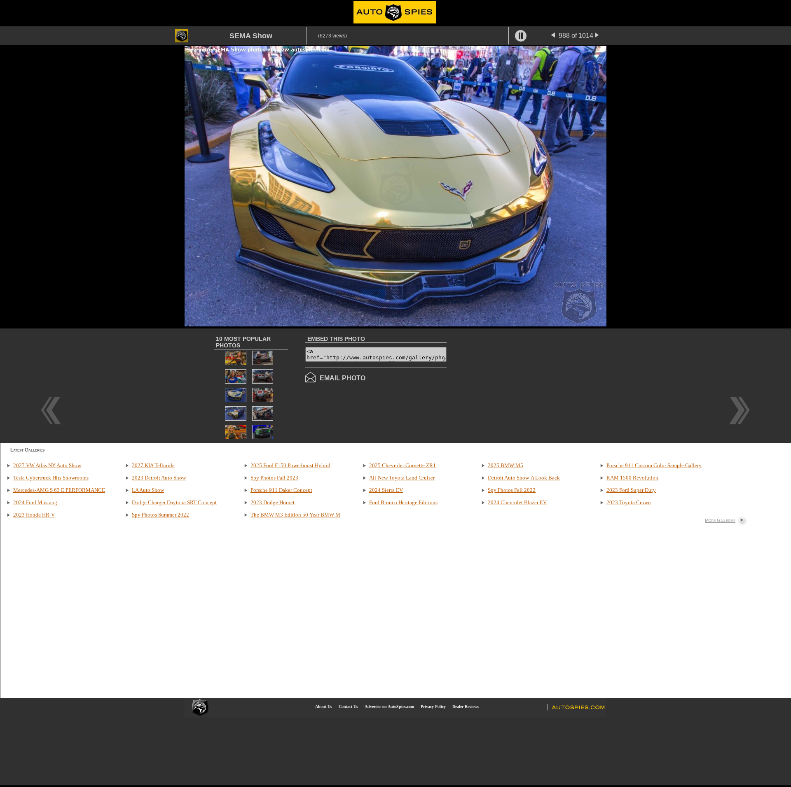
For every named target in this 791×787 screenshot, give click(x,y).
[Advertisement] (516, 384)
